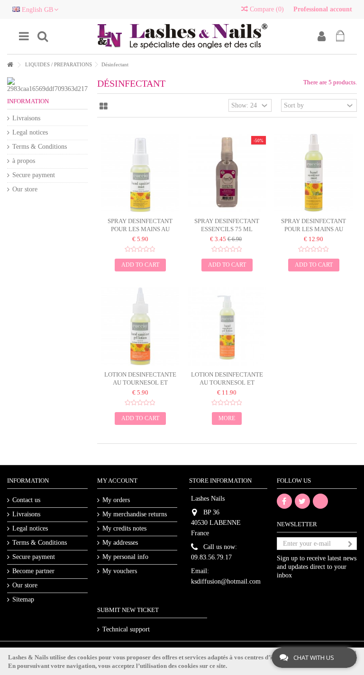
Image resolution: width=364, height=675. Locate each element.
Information (28, 101)
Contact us (26, 500)
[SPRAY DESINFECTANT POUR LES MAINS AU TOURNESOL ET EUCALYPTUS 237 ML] (313, 173)
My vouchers (119, 571)
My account (117, 480)
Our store (24, 189)
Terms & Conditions (39, 146)
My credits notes (124, 528)
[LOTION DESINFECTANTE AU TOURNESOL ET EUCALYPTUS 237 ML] (227, 326)
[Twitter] (302, 501)
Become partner (33, 571)
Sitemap (23, 599)
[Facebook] (284, 501)
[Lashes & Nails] (182, 36)
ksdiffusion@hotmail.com (226, 581)
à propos (23, 160)
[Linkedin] (320, 501)
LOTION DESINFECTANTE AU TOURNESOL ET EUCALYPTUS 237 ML (227, 382)
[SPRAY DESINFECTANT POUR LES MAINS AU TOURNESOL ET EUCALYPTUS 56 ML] (140, 173)
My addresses (120, 542)
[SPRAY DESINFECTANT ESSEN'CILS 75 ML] (227, 173)
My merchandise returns (134, 514)
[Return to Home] (10, 65)
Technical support (126, 629)
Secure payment (33, 175)
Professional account (322, 9)
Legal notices (30, 132)
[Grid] (104, 106)
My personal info (125, 556)
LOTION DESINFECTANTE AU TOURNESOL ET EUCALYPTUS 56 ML (140, 382)
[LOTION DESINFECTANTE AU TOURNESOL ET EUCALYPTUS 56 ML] (140, 326)
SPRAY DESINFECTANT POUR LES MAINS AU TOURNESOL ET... (140, 229)
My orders (116, 500)
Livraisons (26, 118)
